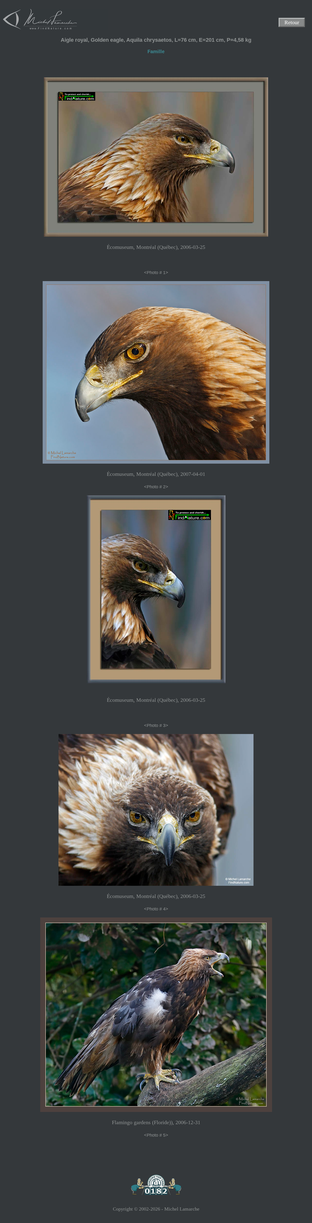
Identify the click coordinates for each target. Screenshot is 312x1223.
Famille (156, 51)
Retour (291, 23)
